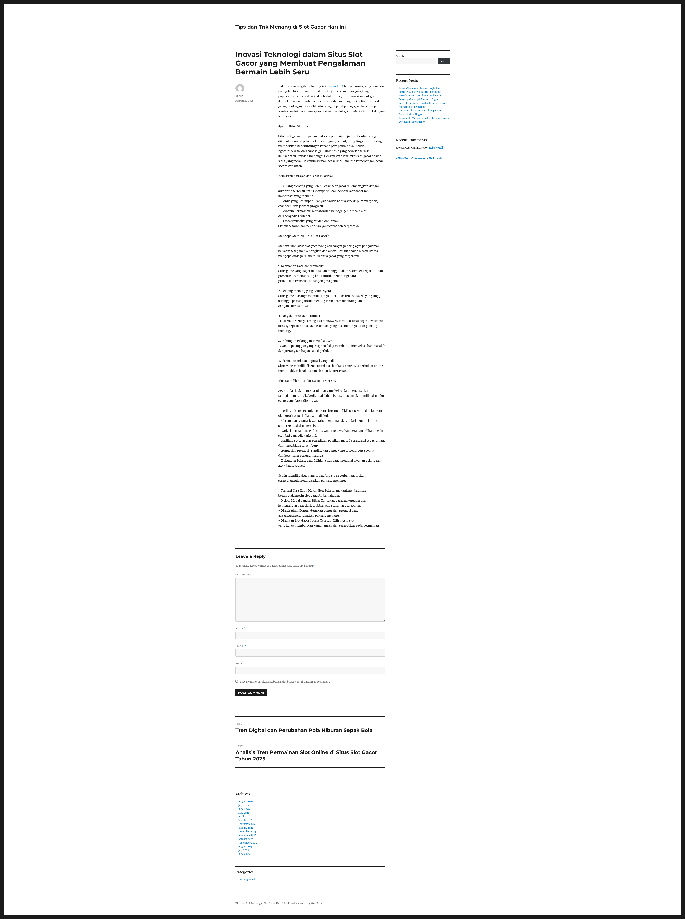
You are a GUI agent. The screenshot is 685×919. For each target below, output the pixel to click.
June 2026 (244, 809)
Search (400, 56)
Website (241, 663)
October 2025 (245, 839)
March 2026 (245, 820)
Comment (243, 574)
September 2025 (247, 842)
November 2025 (247, 835)
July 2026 (243, 805)
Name (240, 628)
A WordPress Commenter (410, 158)
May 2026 (244, 812)
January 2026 (245, 827)
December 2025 (247, 831)
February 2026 (246, 824)
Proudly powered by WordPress (305, 903)
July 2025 (243, 850)
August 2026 (245, 801)
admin (239, 95)
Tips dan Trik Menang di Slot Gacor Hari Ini (290, 27)
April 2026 (244, 816)
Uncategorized (246, 879)
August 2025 (245, 846)
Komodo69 (335, 86)
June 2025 (244, 854)
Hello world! (436, 147)
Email (240, 645)
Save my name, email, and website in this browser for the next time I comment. (285, 681)
